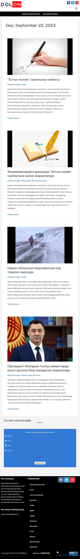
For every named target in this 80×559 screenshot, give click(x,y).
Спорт (32, 531)
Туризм (32, 516)
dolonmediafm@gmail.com (10, 514)
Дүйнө (32, 510)
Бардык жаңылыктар (31, 14)
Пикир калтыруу (13, 84)
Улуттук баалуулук (39, 181)
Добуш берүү (40, 463)
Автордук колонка (50, 14)
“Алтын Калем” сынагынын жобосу (33, 79)
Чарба (32, 505)
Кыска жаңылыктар (37, 484)
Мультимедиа (35, 542)
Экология (36, 375)
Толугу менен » (13, 118)
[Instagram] (76, 2)
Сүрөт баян (34, 547)
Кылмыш (33, 500)
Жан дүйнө (26, 181)
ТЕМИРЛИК (45, 553)
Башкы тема (27, 375)
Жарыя (32, 536)
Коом (24, 84)
